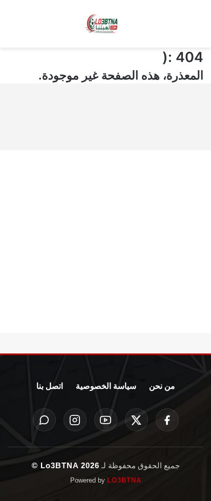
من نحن (162, 386)
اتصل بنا (49, 386)
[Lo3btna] (105, 24)
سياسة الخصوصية (106, 386)
